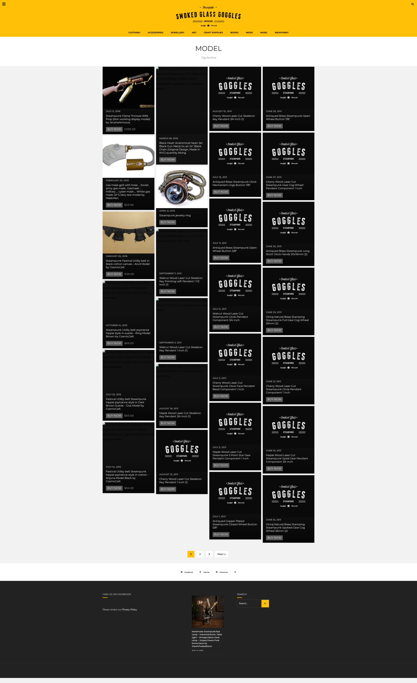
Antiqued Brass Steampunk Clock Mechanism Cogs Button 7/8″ (235, 183)
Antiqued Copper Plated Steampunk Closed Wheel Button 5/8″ (235, 524)
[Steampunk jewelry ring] (182, 187)
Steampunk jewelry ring (175, 215)
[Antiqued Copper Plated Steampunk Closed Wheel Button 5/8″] (235, 493)
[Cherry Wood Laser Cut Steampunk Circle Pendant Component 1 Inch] (289, 358)
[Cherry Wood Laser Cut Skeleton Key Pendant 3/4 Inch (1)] (235, 88)
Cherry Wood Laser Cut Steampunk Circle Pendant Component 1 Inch (284, 389)
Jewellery (177, 32)
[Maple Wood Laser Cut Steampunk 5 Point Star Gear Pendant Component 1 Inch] (235, 424)
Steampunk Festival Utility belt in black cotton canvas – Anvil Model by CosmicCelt (128, 264)
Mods (249, 32)
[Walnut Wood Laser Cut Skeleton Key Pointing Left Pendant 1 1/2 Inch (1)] (182, 250)
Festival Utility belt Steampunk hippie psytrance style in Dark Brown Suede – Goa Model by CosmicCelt (126, 404)
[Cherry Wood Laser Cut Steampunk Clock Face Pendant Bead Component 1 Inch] (235, 355)
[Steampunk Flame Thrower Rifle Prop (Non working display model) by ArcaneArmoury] (128, 88)
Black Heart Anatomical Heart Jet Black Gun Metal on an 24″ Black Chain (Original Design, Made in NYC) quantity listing (181, 147)
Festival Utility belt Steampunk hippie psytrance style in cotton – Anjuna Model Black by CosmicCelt (127, 476)
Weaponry (282, 32)
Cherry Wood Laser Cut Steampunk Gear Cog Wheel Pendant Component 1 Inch (284, 185)
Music (263, 32)
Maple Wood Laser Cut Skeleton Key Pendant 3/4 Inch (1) (180, 415)
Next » (221, 554)
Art (194, 32)
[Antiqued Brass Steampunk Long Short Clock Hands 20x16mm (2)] (289, 223)
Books (234, 32)
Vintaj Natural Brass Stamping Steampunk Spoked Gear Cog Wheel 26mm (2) (285, 527)
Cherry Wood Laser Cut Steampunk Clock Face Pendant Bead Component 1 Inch (234, 386)
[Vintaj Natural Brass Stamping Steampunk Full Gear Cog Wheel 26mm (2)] (289, 289)
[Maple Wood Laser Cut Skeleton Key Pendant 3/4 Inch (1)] (182, 385)
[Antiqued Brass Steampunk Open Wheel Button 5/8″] (235, 219)
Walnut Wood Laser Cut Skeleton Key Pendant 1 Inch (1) (181, 349)
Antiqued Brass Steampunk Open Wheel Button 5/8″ (235, 249)
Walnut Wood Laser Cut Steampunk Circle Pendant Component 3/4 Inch (230, 317)
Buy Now (114, 129)
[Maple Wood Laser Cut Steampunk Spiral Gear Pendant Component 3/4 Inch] (289, 427)
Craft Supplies (213, 32)
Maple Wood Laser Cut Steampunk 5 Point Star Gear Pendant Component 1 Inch (232, 455)
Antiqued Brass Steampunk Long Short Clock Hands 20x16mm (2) (287, 252)
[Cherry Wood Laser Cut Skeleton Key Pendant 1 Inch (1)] (182, 451)
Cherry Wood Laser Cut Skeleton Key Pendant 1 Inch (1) (180, 480)
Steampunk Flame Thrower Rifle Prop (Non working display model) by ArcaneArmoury (128, 119)
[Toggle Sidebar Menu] (4, 4)
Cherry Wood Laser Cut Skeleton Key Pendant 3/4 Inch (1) (234, 117)
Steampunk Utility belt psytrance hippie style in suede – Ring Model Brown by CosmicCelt (128, 333)
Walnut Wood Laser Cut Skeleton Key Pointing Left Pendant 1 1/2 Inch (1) (181, 281)
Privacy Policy (129, 609)
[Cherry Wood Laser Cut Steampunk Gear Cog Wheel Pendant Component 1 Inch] (289, 154)
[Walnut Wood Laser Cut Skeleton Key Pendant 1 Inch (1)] (182, 319)
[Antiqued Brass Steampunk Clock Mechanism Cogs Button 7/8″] (235, 154)
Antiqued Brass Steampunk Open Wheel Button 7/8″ (288, 117)
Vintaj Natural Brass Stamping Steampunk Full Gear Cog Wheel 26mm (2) (287, 320)
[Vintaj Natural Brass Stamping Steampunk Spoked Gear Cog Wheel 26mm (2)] (289, 496)
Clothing (134, 32)
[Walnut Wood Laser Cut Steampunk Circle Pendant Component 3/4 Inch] (235, 285)
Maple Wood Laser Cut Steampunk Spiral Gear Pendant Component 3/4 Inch (287, 458)
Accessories (155, 32)
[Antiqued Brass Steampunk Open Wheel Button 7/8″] (289, 88)
